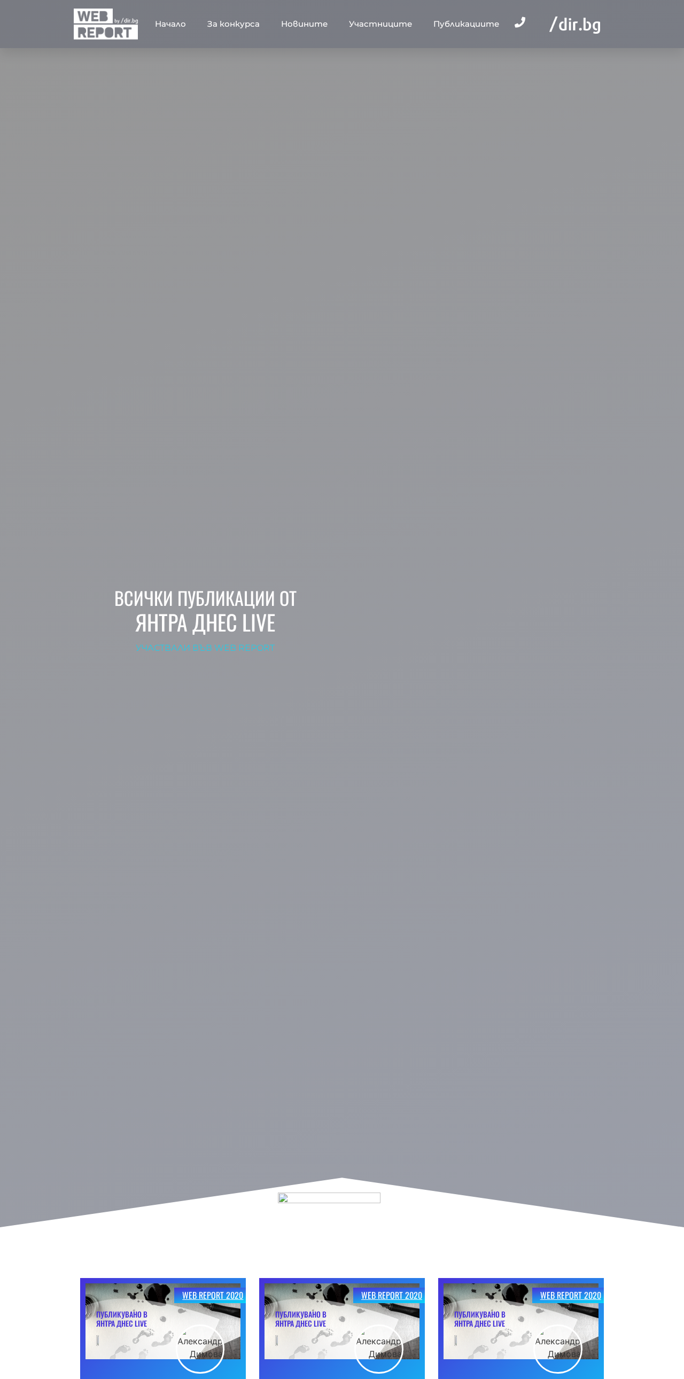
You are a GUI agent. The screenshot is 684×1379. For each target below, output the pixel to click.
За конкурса (233, 24)
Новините (304, 24)
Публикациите (466, 24)
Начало (170, 24)
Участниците (380, 24)
